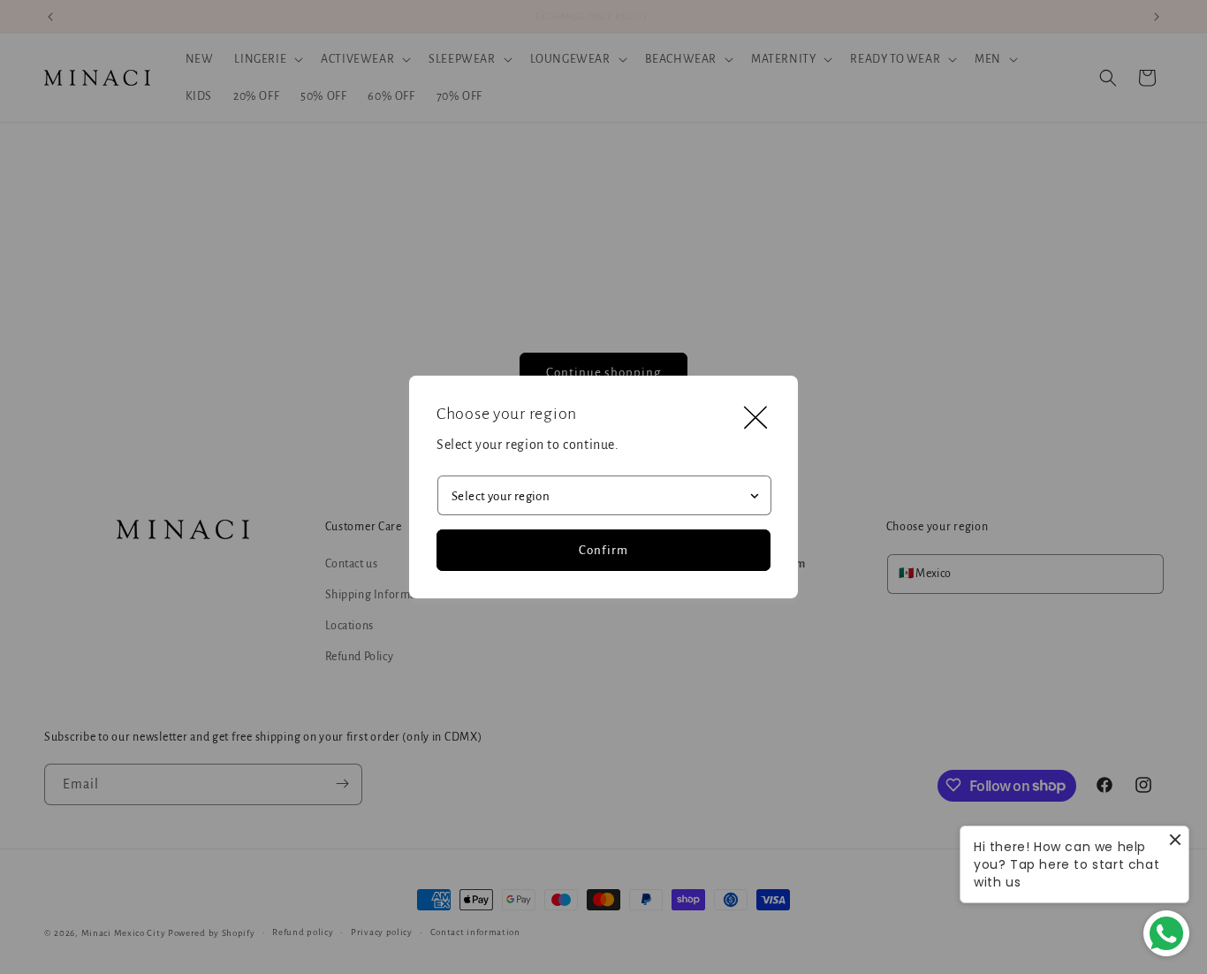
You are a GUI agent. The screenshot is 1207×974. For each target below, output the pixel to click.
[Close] (755, 418)
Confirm (603, 550)
